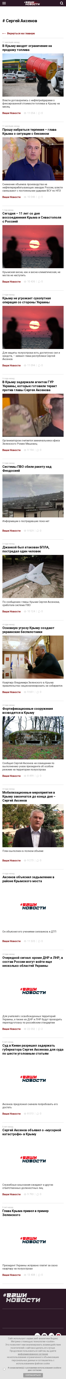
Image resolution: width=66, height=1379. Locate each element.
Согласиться (33, 1375)
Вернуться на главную (21, 33)
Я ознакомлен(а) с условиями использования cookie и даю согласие (34, 1369)
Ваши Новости (11, 113)
